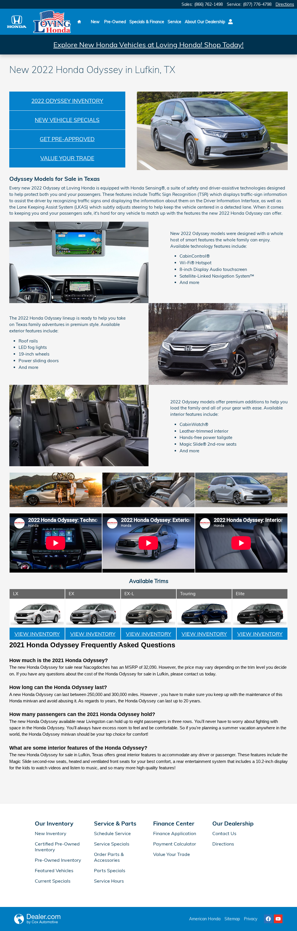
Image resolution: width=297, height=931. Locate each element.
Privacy (250, 918)
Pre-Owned (115, 21)
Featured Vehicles (54, 870)
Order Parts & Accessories (109, 857)
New (95, 21)
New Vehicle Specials (67, 119)
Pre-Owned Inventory (58, 860)
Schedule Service (112, 833)
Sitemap (232, 918)
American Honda (204, 918)
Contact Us (224, 833)
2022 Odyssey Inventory (67, 100)
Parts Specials (109, 870)
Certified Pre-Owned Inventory (57, 846)
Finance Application (174, 833)
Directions (223, 844)
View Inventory (37, 634)
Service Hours (109, 881)
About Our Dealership (205, 21)
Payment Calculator (174, 844)
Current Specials (52, 881)
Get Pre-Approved (67, 139)
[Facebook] (268, 918)
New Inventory (50, 833)
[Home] (16, 21)
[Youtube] (278, 918)
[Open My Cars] (229, 22)
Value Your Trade (67, 158)
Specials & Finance (146, 21)
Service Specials (111, 844)
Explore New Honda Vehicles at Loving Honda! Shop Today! (148, 44)
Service (174, 21)
